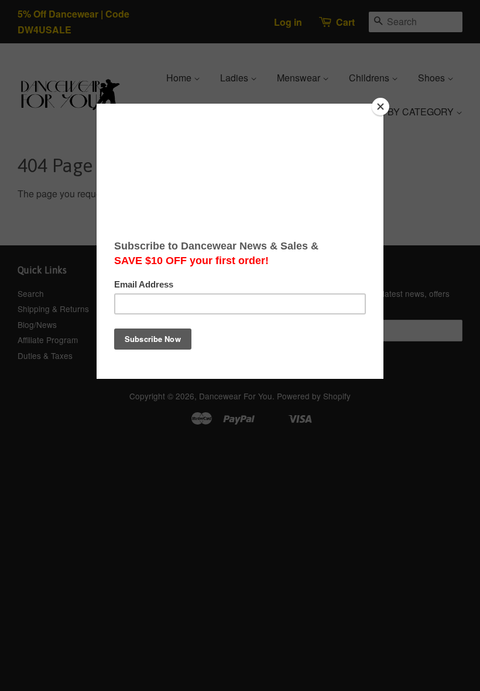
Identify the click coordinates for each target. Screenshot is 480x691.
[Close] (380, 106)
